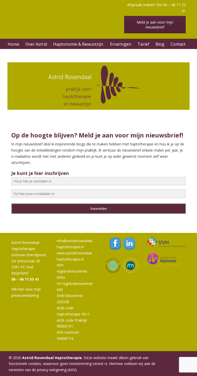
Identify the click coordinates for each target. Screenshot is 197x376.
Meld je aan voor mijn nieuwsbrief (155, 24)
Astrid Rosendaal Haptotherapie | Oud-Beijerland (67, 14)
